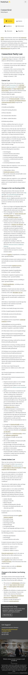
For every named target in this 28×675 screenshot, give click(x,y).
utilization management (12, 435)
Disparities (20, 31)
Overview (9, 21)
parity (4, 59)
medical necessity (17, 433)
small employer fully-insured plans (12, 467)
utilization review (10, 407)
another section (11, 87)
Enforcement (20, 26)
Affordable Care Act (17, 292)
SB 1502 (9, 198)
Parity (2, 37)
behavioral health (14, 98)
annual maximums (14, 601)
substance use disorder (17, 224)
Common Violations (7, 652)
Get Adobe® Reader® (12, 194)
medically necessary (13, 217)
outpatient (7, 559)
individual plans (7, 466)
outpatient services (16, 265)
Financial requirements (7, 553)
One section (13, 85)
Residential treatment (9, 172)
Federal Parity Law (5, 48)
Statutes (20, 21)
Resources (9, 31)
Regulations (8, 26)
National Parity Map (7, 614)
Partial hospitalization (8, 284)
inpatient (9, 254)
